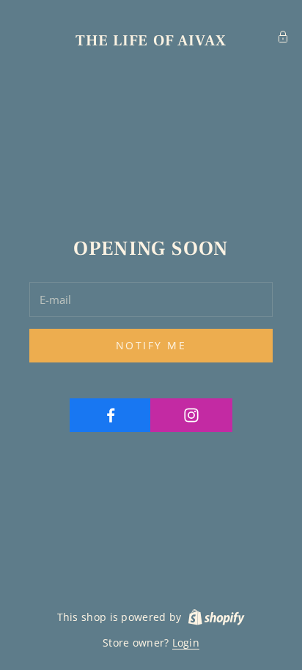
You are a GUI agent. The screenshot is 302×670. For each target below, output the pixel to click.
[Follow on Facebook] (110, 415)
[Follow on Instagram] (191, 415)
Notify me (151, 345)
